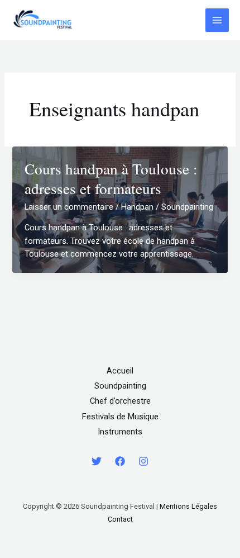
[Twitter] (97, 461)
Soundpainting (120, 386)
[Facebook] (120, 461)
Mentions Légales (188, 506)
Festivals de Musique (120, 417)
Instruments (120, 432)
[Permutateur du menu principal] (217, 20)
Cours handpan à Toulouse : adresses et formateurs (111, 178)
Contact (120, 519)
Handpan (137, 207)
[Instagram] (143, 461)
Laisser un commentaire (69, 207)
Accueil (120, 371)
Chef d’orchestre (120, 401)
